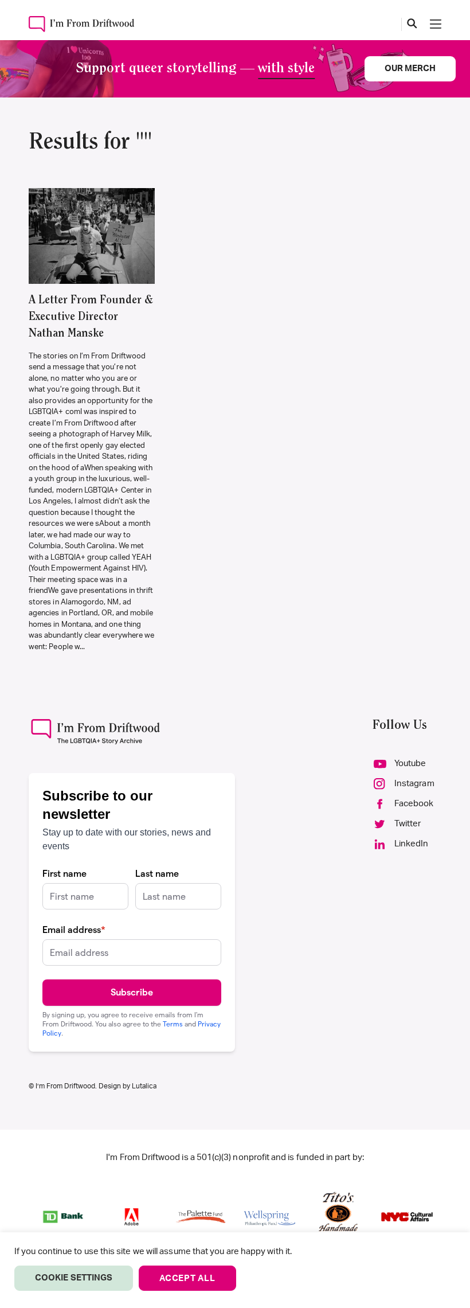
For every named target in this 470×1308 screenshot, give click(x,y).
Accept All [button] (187, 1278)
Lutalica (144, 1086)
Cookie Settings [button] (73, 1278)
